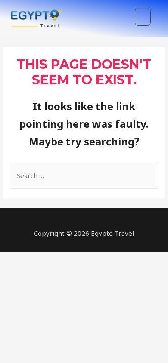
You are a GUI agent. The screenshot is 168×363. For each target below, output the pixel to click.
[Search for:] (84, 175)
